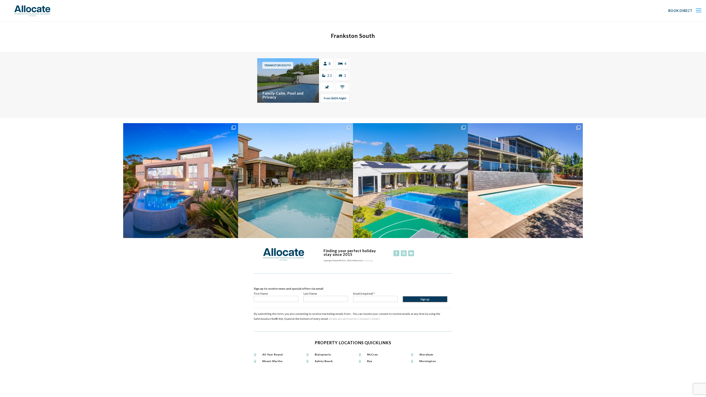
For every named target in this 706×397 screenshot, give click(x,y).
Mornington (427, 361)
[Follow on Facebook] (396, 253)
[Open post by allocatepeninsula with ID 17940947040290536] (295, 180)
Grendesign (368, 260)
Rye (369, 361)
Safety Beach (324, 361)
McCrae (372, 354)
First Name (261, 293)
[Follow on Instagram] (404, 253)
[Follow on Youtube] (411, 253)
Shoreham (426, 354)
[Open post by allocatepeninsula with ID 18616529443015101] (180, 180)
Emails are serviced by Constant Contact (354, 318)
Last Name (310, 293)
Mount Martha (272, 361)
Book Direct (680, 11)
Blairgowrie (323, 354)
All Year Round (272, 354)
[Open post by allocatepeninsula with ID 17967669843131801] (525, 180)
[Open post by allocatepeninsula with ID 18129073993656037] (410, 180)
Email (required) (364, 293)
